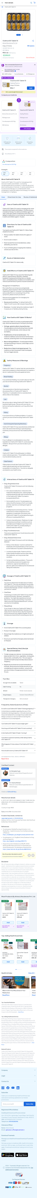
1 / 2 (18, 34)
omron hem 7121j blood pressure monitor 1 (17, 1039)
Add (30, 88)
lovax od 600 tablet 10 (19, 1051)
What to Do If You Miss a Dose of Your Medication (13, 991)
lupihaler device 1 (14, 1028)
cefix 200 (8, 1012)
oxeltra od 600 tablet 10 (20, 1055)
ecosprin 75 (9, 1006)
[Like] (29, 855)
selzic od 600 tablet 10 (19, 1058)
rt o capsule (24, 1006)
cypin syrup (13, 1010)
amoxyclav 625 (17, 1006)
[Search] (31, 3)
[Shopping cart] (34, 3)
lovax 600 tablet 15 (16, 1062)
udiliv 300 (9, 1004)
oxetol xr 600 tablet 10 (13, 1057)
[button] (18, 65)
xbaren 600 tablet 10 (23, 1060)
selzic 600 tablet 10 (7, 1058)
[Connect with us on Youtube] (12, 1087)
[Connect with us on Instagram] (2, 1087)
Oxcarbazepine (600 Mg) (9, 164)
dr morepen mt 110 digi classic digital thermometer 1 (15, 1019)
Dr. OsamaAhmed (14, 783)
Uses (3, 197)
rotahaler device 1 (28, 1020)
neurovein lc (23, 1010)
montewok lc (19, 1008)
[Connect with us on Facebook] (7, 1087)
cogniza (15, 1004)
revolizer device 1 (20, 1029)
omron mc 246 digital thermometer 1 (24, 1031)
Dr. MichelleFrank (14, 771)
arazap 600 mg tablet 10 (28, 1062)
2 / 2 (22, 34)
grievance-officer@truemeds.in (15, 1130)
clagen (8, 1010)
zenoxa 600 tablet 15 (7, 1064)
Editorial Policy (12, 791)
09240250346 (18, 818)
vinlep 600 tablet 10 (12, 1060)
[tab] (18, 1070)
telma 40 (3, 1004)
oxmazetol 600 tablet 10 (27, 1053)
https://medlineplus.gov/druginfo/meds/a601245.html (18, 834)
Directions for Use (14, 197)
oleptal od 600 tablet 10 (13, 1053)
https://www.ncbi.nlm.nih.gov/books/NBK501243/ (17, 849)
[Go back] (2, 2)
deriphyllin (14, 1012)
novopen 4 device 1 (13, 1042)
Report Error (5, 759)
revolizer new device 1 (25, 1042)
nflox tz (26, 1008)
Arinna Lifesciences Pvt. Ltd (10, 43)
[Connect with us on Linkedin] (18, 1087)
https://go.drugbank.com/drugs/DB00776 (14, 841)
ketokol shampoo (10, 1008)
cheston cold (22, 1004)
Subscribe (29, 1104)
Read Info (31, 45)
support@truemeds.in (7, 818)
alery (18, 1010)
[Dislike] (33, 855)
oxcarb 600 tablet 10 (7, 1055)
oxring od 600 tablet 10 (26, 1057)
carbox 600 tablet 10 (7, 1051)
